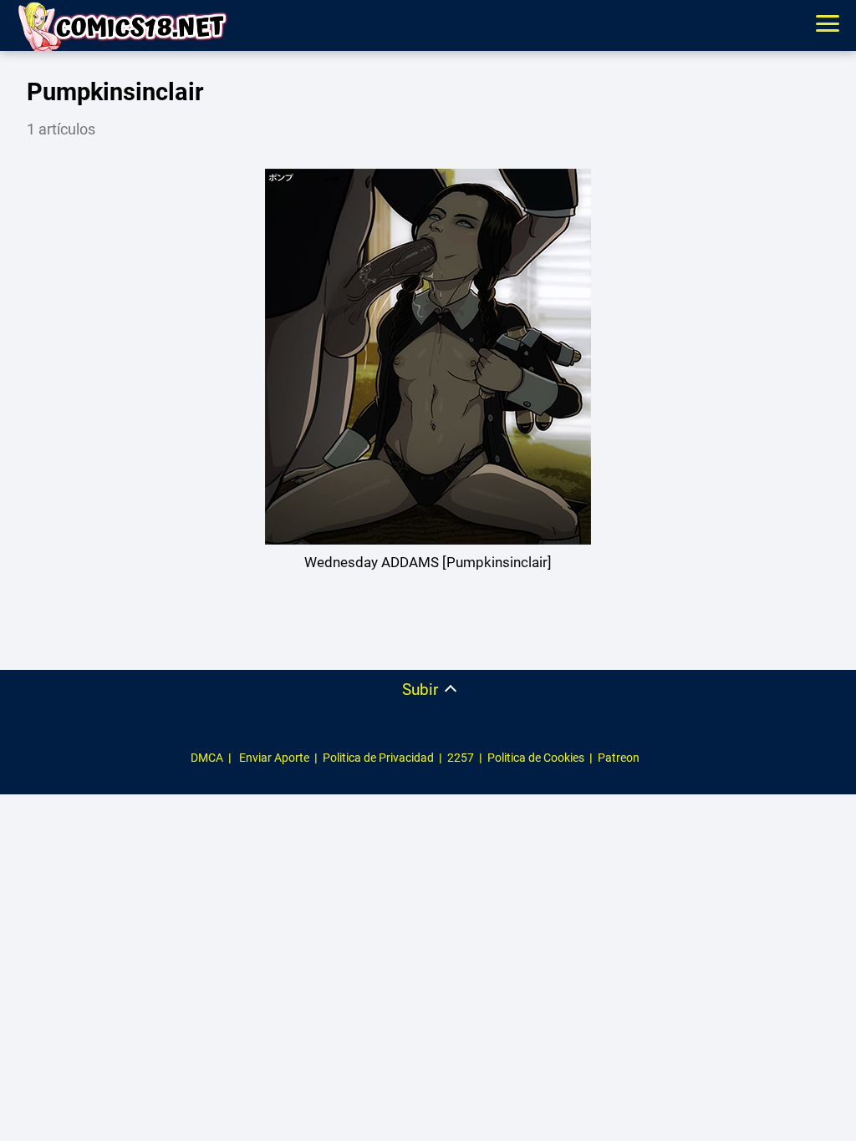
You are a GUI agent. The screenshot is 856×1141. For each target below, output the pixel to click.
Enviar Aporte (274, 757)
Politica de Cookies (535, 757)
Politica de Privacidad (378, 757)
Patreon (618, 757)
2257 (460, 757)
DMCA (207, 757)
